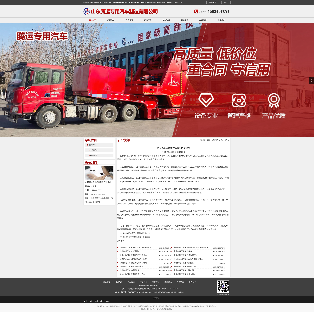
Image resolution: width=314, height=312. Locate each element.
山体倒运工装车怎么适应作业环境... (134, 263)
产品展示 (129, 20)
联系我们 (221, 20)
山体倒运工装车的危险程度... (185, 255)
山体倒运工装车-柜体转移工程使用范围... (136, 247)
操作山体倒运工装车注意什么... (132, 274)
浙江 (102, 301)
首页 (209, 140)
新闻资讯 (184, 20)
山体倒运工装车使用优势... (184, 263)
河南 (107, 301)
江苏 (96, 301)
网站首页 (92, 20)
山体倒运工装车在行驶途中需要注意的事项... (192, 247)
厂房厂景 (147, 20)
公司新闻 (94, 150)
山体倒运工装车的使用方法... (185, 266)
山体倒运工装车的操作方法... (131, 270)
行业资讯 (94, 155)
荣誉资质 (166, 20)
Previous (2, 80)
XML (226, 2)
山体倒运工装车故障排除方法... (132, 266)
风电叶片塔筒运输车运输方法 (138, 237)
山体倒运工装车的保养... (183, 251)
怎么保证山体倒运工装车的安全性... (188, 259)
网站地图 (212, 2)
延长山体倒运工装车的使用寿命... (133, 255)
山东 (91, 301)
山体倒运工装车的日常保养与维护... (134, 259)
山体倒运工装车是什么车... (184, 274)
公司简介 (111, 20)
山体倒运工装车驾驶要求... (130, 251)
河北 (85, 301)
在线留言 (203, 20)
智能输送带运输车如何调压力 (138, 233)
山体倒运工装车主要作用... (184, 270)
